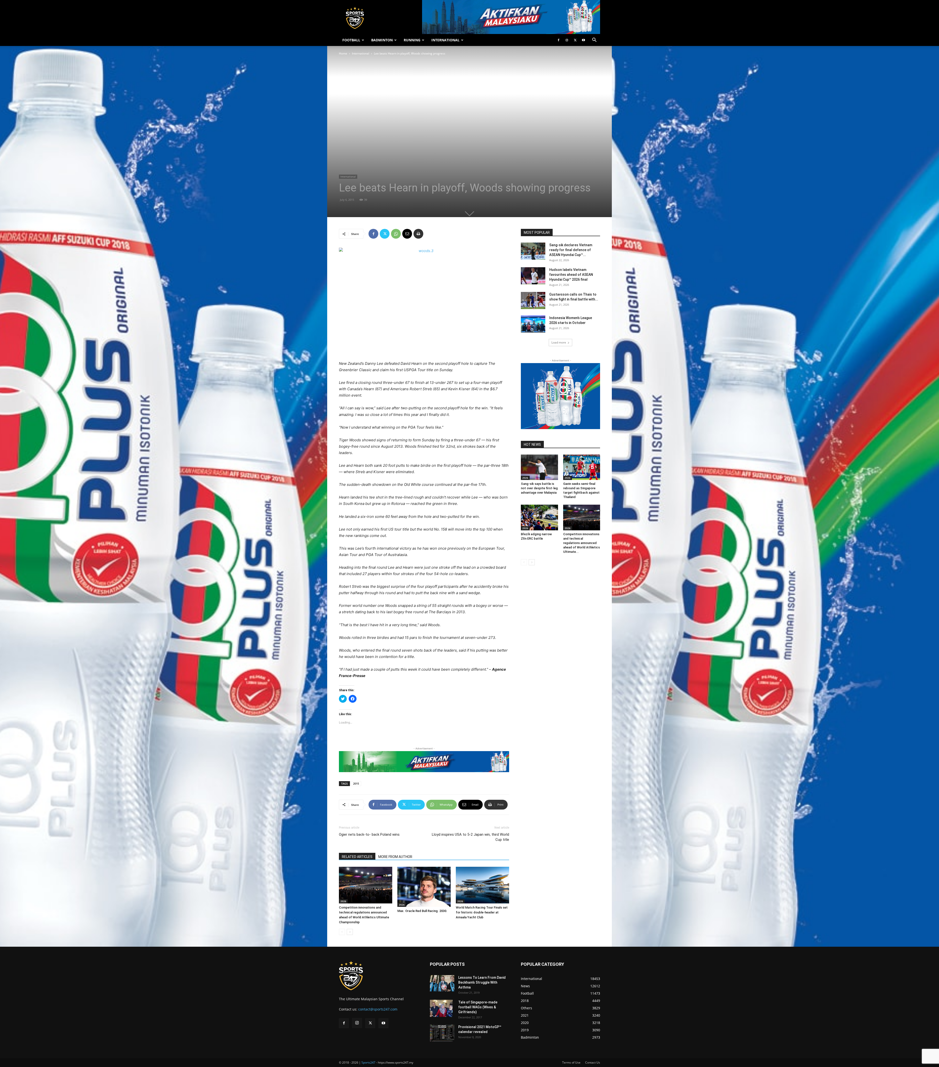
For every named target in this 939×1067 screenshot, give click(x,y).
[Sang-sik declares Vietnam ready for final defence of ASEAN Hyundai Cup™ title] (533, 251)
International (360, 53)
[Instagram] (566, 40)
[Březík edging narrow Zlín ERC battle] (539, 517)
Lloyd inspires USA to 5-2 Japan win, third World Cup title (470, 837)
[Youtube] (583, 40)
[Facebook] (558, 40)
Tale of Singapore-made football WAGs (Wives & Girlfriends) (477, 1007)
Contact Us (592, 1062)
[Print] (418, 234)
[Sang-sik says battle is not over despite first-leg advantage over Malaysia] (539, 467)
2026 (343, 901)
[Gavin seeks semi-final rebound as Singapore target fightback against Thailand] (581, 467)
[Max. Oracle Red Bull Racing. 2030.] (424, 887)
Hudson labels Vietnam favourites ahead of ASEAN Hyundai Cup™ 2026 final (571, 274)
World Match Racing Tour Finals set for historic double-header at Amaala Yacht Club (482, 912)
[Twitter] (575, 40)
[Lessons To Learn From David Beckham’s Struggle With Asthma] (442, 983)
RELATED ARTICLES (357, 857)
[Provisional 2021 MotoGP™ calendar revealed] (442, 1033)
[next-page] (350, 932)
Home (343, 53)
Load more (558, 342)
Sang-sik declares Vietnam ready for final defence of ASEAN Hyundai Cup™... (570, 250)
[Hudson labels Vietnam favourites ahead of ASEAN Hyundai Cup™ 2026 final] (533, 275)
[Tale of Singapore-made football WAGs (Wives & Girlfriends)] (441, 1008)
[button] (594, 40)
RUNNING (412, 40)
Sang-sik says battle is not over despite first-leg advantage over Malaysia (539, 488)
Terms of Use (571, 1062)
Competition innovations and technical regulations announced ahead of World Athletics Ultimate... (581, 543)
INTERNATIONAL (445, 40)
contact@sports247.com (377, 1009)
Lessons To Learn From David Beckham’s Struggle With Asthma (482, 982)
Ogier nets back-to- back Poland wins (369, 834)
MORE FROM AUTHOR (395, 857)
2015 (356, 783)
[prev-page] (342, 932)
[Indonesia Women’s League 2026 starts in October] (533, 324)
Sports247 (368, 1062)
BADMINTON (382, 40)
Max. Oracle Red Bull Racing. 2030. (422, 911)
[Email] (407, 234)
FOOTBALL (351, 40)
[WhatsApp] (396, 234)
